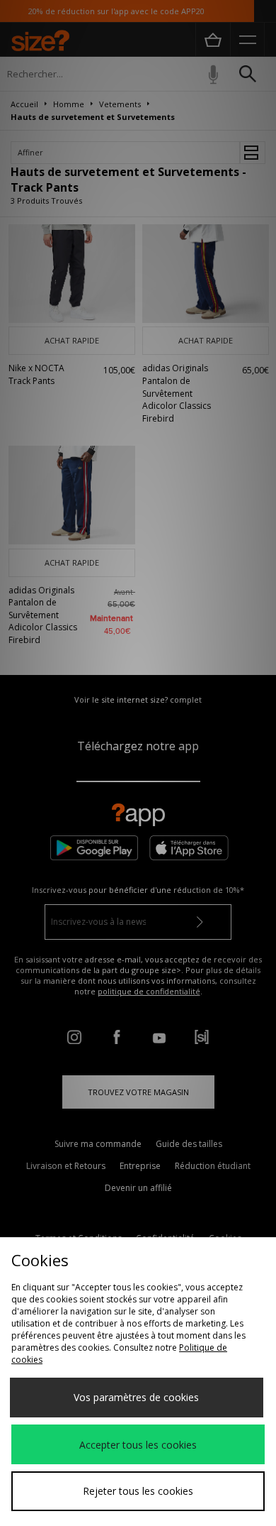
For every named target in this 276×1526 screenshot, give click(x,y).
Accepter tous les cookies (138, 1444)
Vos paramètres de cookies (136, 1397)
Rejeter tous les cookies (138, 1491)
